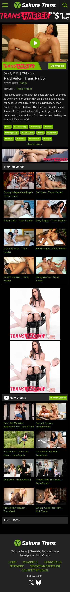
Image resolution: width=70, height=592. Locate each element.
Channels (30, 562)
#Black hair (51, 133)
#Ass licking (35, 127)
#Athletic (48, 127)
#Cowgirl (47, 139)
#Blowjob (8, 139)
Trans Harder (24, 88)
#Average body (11, 133)
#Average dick (27, 133)
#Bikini (40, 133)
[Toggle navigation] (5, 5)
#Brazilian (21, 139)
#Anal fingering (20, 127)
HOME (13, 562)
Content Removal (35, 570)
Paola (23, 83)
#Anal (7, 127)
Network (17, 566)
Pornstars (53, 562)
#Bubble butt (34, 139)
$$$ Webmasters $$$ (45, 566)
